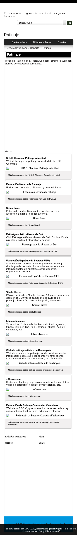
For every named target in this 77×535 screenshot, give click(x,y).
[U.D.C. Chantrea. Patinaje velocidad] (38, 168)
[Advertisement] (38, 106)
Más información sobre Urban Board (24, 225)
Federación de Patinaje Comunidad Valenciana (32, 405)
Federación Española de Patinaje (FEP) (28, 260)
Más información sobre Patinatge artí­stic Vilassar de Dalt (32, 251)
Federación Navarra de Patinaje (23, 184)
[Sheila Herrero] (38, 305)
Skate (41, 442)
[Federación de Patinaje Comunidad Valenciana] (38, 415)
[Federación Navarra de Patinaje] (38, 192)
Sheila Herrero (14, 292)
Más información (53, 531)
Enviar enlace (19, 42)
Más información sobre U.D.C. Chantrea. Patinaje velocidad (34, 175)
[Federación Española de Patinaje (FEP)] (38, 276)
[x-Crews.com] (38, 389)
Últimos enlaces (42, 42)
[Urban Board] (38, 218)
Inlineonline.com (15, 321)
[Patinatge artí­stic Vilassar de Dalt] (38, 244)
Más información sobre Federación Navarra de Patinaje (32, 199)
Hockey (9, 442)
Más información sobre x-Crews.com (24, 396)
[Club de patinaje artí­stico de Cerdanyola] (38, 363)
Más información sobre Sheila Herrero (24, 312)
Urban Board (13, 208)
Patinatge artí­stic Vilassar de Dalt (24, 234)
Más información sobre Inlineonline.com (25, 341)
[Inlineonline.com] (38, 334)
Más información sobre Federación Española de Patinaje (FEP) (35, 283)
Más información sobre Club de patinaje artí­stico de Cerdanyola (35, 370)
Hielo (41, 436)
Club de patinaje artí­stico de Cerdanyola (28, 350)
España (62, 42)
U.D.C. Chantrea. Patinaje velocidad (26, 158)
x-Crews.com (13, 379)
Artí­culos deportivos (15, 436)
